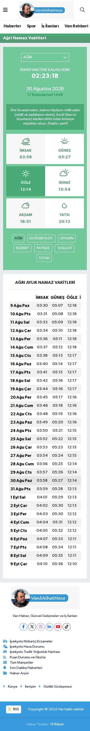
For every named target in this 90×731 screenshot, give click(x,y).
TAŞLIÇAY (64, 248)
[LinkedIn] (49, 627)
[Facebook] (23, 627)
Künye (13, 686)
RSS (15, 709)
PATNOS (43, 248)
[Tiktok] (67, 627)
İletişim (30, 686)
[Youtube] (58, 627)
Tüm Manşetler (21, 662)
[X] (32, 627)
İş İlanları (50, 26)
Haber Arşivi (19, 673)
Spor (31, 26)
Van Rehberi (76, 26)
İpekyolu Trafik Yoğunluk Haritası (35, 652)
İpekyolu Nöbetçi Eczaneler (31, 641)
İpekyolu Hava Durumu (27, 646)
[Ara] (82, 10)
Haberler (12, 26)
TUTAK (44, 258)
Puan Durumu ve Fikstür (28, 657)
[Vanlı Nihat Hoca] (43, 10)
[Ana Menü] (5, 10)
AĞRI (18, 238)
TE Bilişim (57, 724)
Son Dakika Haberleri (26, 668)
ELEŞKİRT (22, 248)
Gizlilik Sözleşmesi (57, 686)
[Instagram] (41, 627)
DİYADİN (66, 238)
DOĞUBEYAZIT (41, 238)
